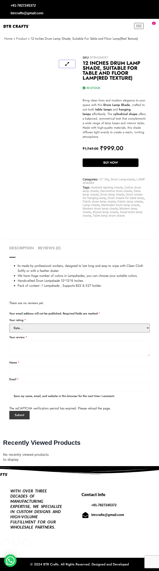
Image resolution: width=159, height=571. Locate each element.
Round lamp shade (105, 212)
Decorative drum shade (116, 191)
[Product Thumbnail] (67, 64)
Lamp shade (91, 205)
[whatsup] (16, 542)
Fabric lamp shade (130, 201)
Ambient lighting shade (107, 187)
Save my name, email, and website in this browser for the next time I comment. (64, 396)
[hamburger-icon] (138, 26)
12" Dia (104, 179)
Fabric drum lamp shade (99, 201)
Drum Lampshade (123, 179)
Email (14, 379)
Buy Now (110, 162)
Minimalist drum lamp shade (120, 205)
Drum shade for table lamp (126, 198)
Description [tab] (21, 248)
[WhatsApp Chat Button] (10, 560)
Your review (18, 337)
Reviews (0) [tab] (49, 248)
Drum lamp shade (112, 194)
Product (21, 38)
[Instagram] (154, 9)
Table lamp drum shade (109, 215)
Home (8, 38)
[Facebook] (144, 9)
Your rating (17, 320)
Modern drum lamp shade (100, 208)
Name (14, 362)
